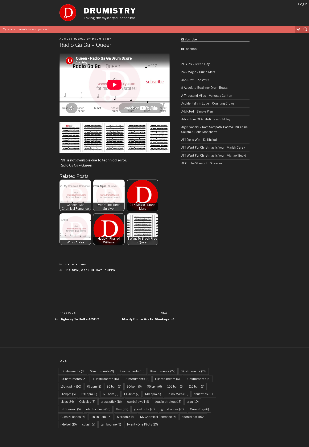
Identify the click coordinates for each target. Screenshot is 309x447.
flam (122, 409)
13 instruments (167, 379)
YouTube (190, 39)
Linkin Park (101, 417)
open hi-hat (92, 270)
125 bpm (110, 394)
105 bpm (175, 386)
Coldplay (87, 401)
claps (67, 401)
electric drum (98, 409)
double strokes (167, 401)
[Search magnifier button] (305, 29)
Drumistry (110, 10)
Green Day (199, 409)
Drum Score (76, 264)
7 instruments (131, 371)
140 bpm (153, 394)
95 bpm (154, 386)
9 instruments (193, 371)
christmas (204, 394)
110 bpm (196, 386)
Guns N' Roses (73, 417)
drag (193, 401)
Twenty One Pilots (142, 424)
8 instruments (162, 371)
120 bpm (89, 394)
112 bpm (72, 270)
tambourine (111, 424)
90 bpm (134, 386)
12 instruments (136, 379)
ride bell (69, 424)
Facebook (191, 49)
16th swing (71, 386)
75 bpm (94, 386)
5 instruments (73, 371)
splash (88, 424)
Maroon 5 (126, 417)
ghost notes (173, 409)
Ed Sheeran (71, 409)
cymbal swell (138, 401)
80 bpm (114, 386)
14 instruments (197, 379)
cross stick (111, 401)
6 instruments (102, 371)
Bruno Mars (177, 394)
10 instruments (74, 379)
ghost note (145, 409)
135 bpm (131, 394)
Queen (110, 270)
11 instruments (106, 379)
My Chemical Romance (158, 417)
